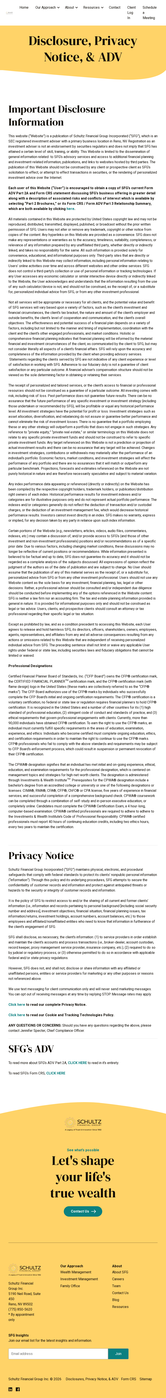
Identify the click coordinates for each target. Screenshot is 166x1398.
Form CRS (128, 1379)
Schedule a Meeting (150, 13)
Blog (115, 1300)
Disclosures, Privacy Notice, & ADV (92, 1379)
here (70, 208)
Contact (114, 7)
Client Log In (131, 13)
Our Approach (45, 7)
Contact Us (80, 1211)
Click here (16, 1004)
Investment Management (79, 1279)
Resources (91, 7)
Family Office (70, 1286)
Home (24, 7)
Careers (118, 1279)
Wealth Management (75, 1272)
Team (116, 1286)
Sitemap (146, 1379)
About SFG (120, 1272)
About (69, 7)
